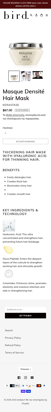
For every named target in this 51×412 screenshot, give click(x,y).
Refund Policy (13, 345)
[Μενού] (46, 15)
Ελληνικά (25, 369)
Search (9, 330)
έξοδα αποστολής (15, 114)
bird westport (18, 399)
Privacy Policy (13, 337)
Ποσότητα (7, 127)
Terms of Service (14, 352)
